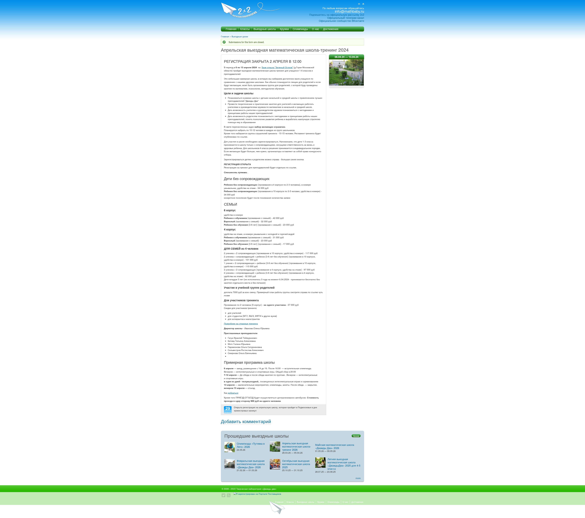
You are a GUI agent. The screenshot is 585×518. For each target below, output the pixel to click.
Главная (231, 28)
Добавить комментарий (246, 421)
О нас (315, 28)
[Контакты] (359, 4)
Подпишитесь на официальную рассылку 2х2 (336, 14)
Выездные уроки (240, 36)
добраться (233, 392)
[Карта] (363, 4)
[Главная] (251, 10)
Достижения (330, 28)
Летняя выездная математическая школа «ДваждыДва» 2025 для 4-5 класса (344, 463)
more (358, 478)
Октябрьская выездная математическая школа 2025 (296, 464)
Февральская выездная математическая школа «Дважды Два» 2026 (251, 464)
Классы (245, 28)
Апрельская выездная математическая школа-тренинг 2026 (296, 446)
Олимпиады (300, 28)
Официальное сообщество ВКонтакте (341, 20)
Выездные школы (265, 28)
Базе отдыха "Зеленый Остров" (277, 67)
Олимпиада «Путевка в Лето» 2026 (251, 445)
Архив (356, 435)
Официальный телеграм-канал (345, 17)
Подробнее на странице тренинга (241, 323)
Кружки (284, 28)
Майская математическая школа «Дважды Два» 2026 (334, 446)
